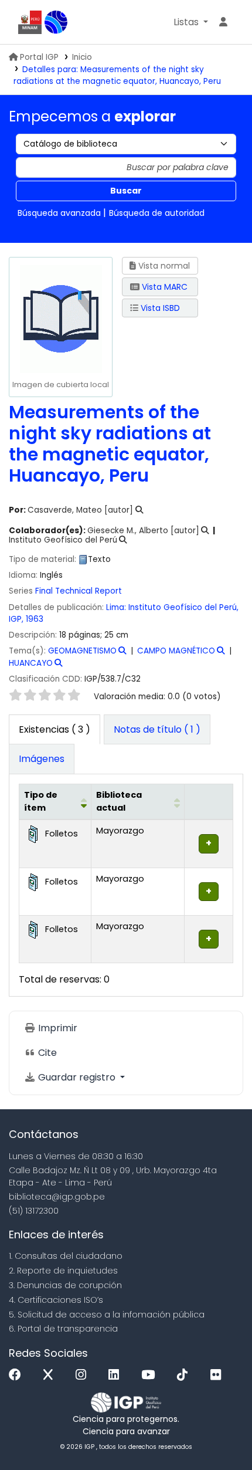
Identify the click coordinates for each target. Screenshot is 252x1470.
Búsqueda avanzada (59, 213)
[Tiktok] (185, 1375)
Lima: (116, 607)
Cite (46, 1052)
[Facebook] (18, 1375)
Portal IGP (39, 57)
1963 (34, 619)
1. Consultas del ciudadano (65, 1256)
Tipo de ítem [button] (40, 801)
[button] (191, 22)
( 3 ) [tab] (54, 729)
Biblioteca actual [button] (119, 801)
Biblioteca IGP (56, 22)
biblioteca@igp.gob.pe (57, 1197)
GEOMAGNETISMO (82, 650)
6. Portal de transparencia (63, 1328)
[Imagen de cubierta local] (60, 318)
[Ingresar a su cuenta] (223, 22)
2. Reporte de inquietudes (63, 1270)
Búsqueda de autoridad (157, 213)
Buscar (126, 191)
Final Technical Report (78, 591)
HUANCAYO (31, 663)
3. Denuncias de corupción (65, 1285)
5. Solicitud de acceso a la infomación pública (107, 1314)
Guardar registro (77, 1077)
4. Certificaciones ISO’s (56, 1300)
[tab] (157, 729)
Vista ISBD (159, 308)
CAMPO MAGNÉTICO (176, 650)
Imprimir (56, 1028)
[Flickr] (218, 1375)
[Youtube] (151, 1375)
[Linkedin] (116, 1375)
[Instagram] (84, 1375)
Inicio (82, 57)
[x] (51, 1375)
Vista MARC (163, 287)
